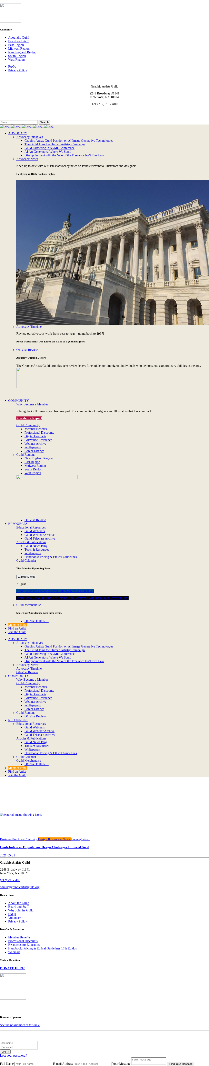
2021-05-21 (7, 855)
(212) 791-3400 (10, 880)
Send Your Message (180, 1063)
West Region (16, 59)
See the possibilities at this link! (20, 1025)
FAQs (12, 66)
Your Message (121, 1063)
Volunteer (14, 917)
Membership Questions (15, 114)
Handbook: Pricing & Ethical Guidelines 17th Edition (42, 948)
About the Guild (18, 37)
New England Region (22, 52)
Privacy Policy (17, 70)
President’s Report (29, 418)
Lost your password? (13, 1055)
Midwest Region (19, 48)
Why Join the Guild (20, 910)
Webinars (14, 952)
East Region (16, 45)
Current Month (26, 576)
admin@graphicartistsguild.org (20, 887)
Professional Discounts (23, 941)
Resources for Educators (24, 944)
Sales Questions (10, 118)
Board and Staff (18, 41)
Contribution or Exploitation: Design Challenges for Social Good (44, 847)
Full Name (7, 1063)
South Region (17, 56)
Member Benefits (19, 937)
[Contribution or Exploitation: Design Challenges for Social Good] (21, 814)
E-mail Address (63, 1063)
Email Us (6, 111)
